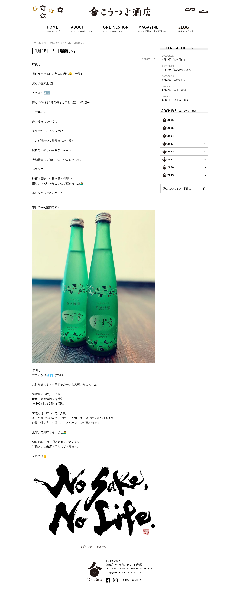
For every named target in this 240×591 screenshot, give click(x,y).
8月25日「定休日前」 (174, 57)
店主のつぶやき (52, 42)
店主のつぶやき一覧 (95, 546)
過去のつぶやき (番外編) (177, 188)
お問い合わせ (130, 580)
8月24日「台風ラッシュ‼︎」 (177, 67)
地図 (139, 564)
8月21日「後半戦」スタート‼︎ (178, 98)
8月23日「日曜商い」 (174, 78)
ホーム (37, 42)
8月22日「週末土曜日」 (175, 88)
